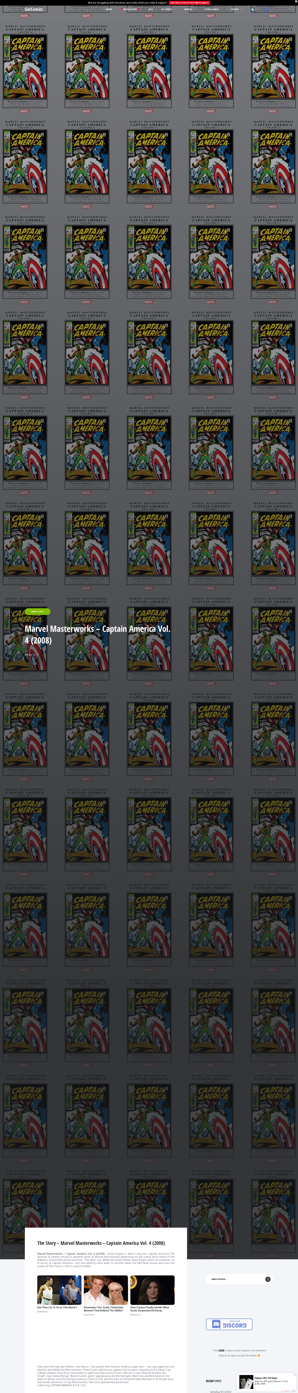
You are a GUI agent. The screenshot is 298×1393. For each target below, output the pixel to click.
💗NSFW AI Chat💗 (130, 9)
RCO (151, 9)
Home (109, 9)
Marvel (188, 9)
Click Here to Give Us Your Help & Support (189, 3)
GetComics (34, 9)
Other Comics (211, 9)
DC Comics (166, 9)
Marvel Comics (37, 611)
